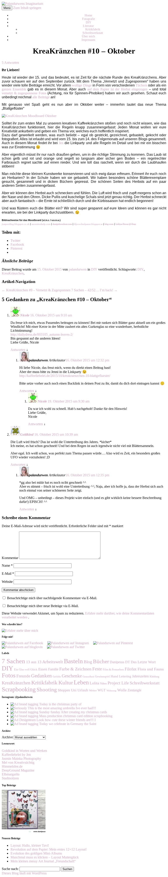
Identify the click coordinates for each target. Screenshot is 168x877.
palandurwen (78, 269)
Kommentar (10, 558)
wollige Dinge (81, 85)
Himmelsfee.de (12, 766)
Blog (88, 661)
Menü (7, 8)
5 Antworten (10, 62)
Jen (61, 143)
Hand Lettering (121, 676)
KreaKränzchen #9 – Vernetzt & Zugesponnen (36, 290)
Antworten (17, 350)
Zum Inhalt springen (27, 8)
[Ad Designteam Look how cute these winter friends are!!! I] (53, 720)
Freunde (23, 676)
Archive (7, 737)
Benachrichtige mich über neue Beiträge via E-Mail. (43, 606)
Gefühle (57, 676)
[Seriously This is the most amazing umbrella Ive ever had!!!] (53, 708)
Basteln (73, 661)
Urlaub (82, 690)
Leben (81, 682)
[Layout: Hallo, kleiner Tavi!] (24, 832)
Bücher (101, 661)
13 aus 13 (33, 662)
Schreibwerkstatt (92, 33)
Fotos (9, 675)
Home (88, 15)
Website (7, 582)
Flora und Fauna (151, 669)
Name (7, 565)
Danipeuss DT (120, 662)
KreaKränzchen (13, 273)
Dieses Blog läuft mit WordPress (24, 873)
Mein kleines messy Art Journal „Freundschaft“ (43, 861)
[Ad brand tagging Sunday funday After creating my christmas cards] (58, 712)
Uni (74, 690)
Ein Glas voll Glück (25, 669)
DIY (88, 22)
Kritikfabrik (92, 29)
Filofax (131, 669)
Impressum (88, 39)
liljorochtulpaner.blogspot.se (88, 224)
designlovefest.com (62, 224)
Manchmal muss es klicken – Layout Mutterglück (44, 857)
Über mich (88, 36)
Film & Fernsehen (113, 669)
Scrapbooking (19, 689)
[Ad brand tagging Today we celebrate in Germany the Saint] (53, 724)
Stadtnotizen (10, 778)
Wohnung (111, 690)
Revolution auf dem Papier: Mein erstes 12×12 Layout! (48, 849)
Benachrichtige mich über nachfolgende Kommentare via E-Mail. (52, 598)
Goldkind (26, 434)
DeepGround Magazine (18, 770)
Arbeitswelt (52, 661)
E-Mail (8, 573)
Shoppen (64, 690)
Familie (53, 669)
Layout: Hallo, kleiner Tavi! (29, 845)
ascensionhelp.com (41, 224)
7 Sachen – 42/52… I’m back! (94, 290)
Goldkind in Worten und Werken (24, 751)
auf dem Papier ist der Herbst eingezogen (117, 89)
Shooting (47, 689)
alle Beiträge (41, 97)
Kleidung (154, 676)
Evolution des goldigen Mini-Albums (36, 853)
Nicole (24, 315)
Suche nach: (10, 869)
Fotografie (88, 19)
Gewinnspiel (102, 676)
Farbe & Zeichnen (75, 668)
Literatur (88, 26)
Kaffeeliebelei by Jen (16, 754)
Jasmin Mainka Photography (21, 758)
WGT (102, 690)
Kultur (65, 682)
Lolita (94, 683)
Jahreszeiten (140, 676)
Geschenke (72, 675)
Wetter (93, 690)
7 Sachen (13, 661)
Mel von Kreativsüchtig (18, 762)
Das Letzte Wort (143, 662)
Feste (97, 668)
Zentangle (134, 690)
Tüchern (141, 85)
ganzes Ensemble (14, 89)
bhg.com (109, 224)
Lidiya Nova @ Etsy (126, 224)
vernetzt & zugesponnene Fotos (24, 93)
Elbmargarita (10, 774)
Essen (42, 669)
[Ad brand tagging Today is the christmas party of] (45, 704)
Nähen (103, 683)
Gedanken (41, 675)
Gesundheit (88, 676)
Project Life (118, 682)
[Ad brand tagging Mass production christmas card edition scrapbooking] (61, 716)
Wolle (122, 690)
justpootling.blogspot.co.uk (16, 224)
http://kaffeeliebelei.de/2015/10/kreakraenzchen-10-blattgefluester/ (64, 376)
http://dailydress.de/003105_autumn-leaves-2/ (41, 334)
